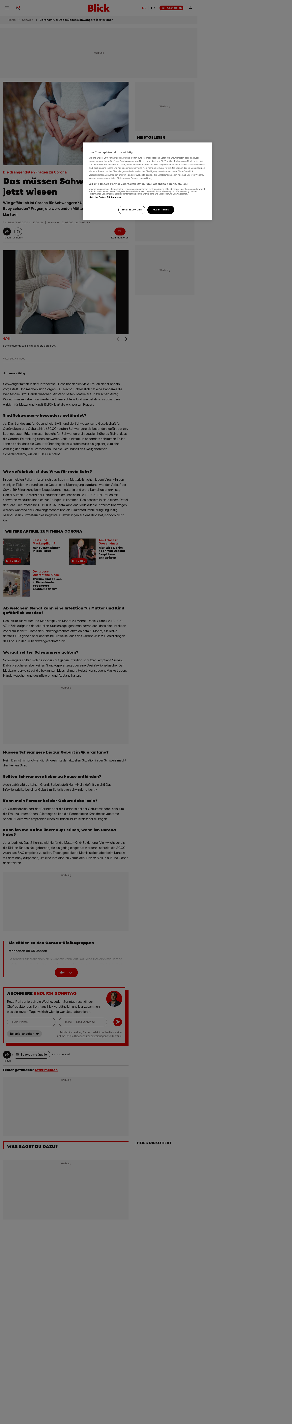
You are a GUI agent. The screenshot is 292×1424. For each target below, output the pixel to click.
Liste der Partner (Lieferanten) (105, 197)
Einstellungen (132, 209)
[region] (147, 181)
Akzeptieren (161, 209)
